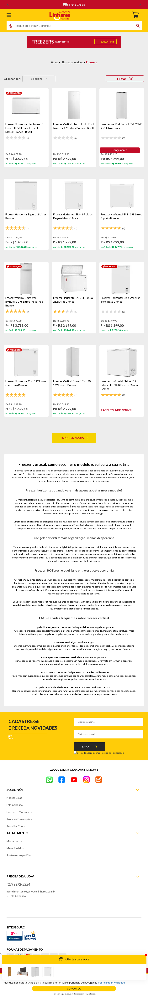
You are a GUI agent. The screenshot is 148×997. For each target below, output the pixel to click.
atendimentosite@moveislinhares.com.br (31, 891)
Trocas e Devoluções (19, 819)
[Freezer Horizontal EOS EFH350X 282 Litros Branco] (74, 279)
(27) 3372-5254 (18, 884)
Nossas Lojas (14, 797)
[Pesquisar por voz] (9, 26)
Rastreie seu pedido (19, 855)
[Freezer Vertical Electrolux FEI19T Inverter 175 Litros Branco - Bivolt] (74, 105)
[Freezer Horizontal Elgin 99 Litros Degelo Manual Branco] (74, 196)
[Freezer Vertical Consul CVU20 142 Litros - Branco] (74, 362)
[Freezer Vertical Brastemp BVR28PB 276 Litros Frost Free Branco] (26, 279)
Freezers (91, 62)
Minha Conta (14, 841)
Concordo (74, 988)
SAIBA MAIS (107, 41)
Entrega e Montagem (19, 812)
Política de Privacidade (112, 752)
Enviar (86, 746)
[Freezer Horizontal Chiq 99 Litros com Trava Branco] (121, 279)
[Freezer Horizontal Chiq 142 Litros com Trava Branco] (26, 362)
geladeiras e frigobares (25, 605)
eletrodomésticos (63, 605)
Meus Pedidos (15, 848)
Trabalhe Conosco (18, 826)
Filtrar (121, 78)
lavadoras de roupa (108, 605)
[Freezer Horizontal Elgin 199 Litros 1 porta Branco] (121, 196)
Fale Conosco (15, 804)
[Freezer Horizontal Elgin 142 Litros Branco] (26, 196)
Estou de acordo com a (100, 752)
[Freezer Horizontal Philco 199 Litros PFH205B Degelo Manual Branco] (121, 362)
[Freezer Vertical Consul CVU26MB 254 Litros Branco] (121, 105)
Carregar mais (72, 438)
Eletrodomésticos (72, 62)
